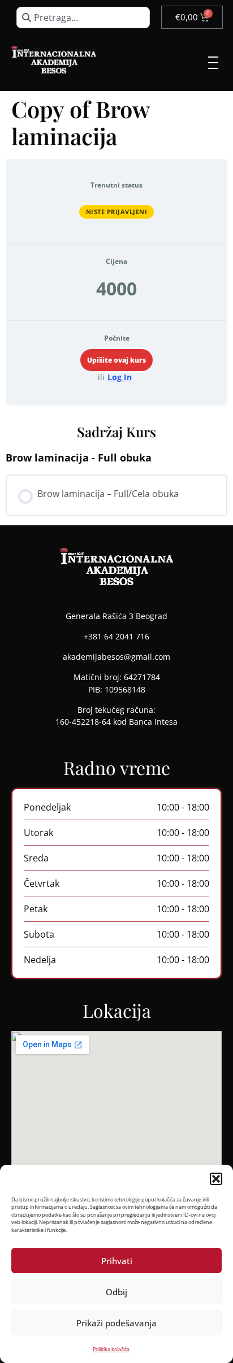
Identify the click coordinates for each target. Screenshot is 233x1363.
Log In (119, 377)
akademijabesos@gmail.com (116, 656)
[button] (216, 1179)
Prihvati (116, 1260)
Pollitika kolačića (111, 1349)
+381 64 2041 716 (116, 636)
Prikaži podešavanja (116, 1323)
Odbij (116, 1291)
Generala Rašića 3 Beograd (116, 616)
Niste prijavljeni (117, 211)
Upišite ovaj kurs (116, 360)
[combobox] (82, 17)
